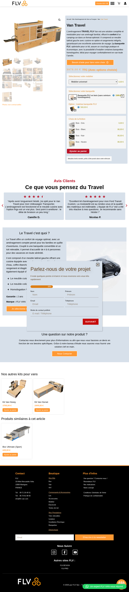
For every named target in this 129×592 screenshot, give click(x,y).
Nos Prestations (55, 513)
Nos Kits (52, 478)
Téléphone (69, 301)
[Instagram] (53, 552)
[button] (112, 3)
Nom (32, 291)
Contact (20, 473)
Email (32, 301)
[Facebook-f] (64, 552)
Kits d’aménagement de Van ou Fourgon (84, 19)
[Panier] (119, 3)
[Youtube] (75, 552)
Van (99, 19)
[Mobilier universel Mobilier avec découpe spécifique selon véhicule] (93, 81)
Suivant (90, 321)
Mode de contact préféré (40, 310)
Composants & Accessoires (59, 492)
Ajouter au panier (78, 151)
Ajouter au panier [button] (10, 410)
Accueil (69, 19)
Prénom (68, 291)
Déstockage (53, 530)
